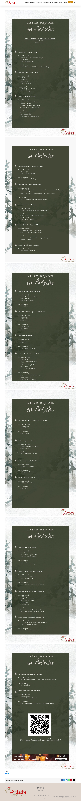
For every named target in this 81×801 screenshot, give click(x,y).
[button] (75, 2)
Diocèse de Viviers (59, 797)
